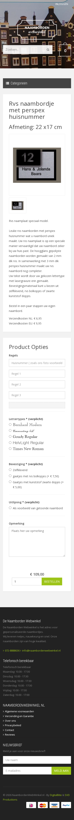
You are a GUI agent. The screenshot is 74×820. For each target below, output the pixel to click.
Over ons (10, 720)
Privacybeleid (13, 725)
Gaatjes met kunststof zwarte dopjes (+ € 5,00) (38, 484)
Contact (9, 730)
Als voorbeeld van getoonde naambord (38, 508)
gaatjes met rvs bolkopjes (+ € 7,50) (36, 476)
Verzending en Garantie (19, 716)
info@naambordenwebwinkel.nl (41, 650)
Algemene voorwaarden (19, 711)
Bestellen (52, 581)
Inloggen (61, 4)
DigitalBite (56, 795)
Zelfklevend (20, 470)
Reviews (10, 734)
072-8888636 (12, 650)
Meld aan (61, 771)
